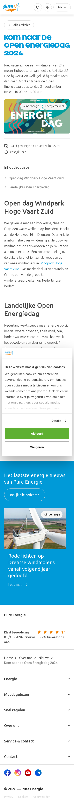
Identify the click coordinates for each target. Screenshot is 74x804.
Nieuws (44, 658)
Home (8, 658)
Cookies (23, 796)
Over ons (25, 658)
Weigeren (37, 447)
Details (56, 420)
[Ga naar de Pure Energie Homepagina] (11, 7)
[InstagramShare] (17, 772)
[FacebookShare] (7, 772)
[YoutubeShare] (28, 772)
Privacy (8, 796)
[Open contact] (48, 7)
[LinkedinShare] (38, 772)
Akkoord (37, 433)
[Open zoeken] (38, 7)
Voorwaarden (41, 796)
